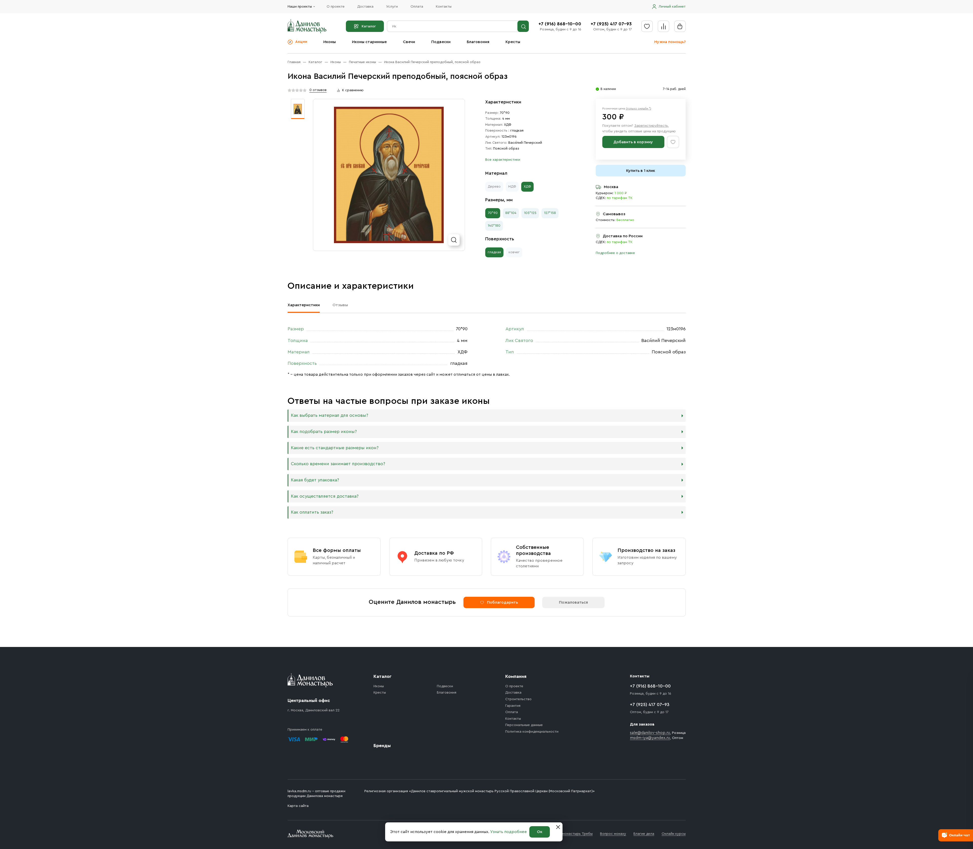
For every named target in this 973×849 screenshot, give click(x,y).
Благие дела (643, 834)
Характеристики (304, 305)
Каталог (369, 26)
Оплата (416, 6)
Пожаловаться (573, 602)
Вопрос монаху (613, 834)
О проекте (336, 6)
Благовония (478, 42)
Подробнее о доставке (615, 253)
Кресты (513, 42)
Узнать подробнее (508, 832)
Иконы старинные (369, 42)
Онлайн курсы (674, 834)
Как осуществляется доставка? (325, 496)
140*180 (494, 225)
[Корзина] (680, 26)
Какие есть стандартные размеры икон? (335, 448)
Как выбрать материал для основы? (329, 415)
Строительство (518, 699)
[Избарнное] (647, 26)
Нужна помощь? (670, 42)
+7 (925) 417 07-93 (611, 24)
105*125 (530, 213)
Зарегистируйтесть (651, 126)
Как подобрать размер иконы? (324, 431)
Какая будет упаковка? (315, 480)
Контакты (444, 6)
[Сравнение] (663, 26)
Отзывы (340, 305)
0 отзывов (318, 90)
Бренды (382, 745)
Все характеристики (502, 159)
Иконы (329, 42)
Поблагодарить (502, 602)
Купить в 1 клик (640, 171)
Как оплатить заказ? (312, 512)
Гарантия (512, 706)
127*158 (550, 213)
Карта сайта (298, 806)
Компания (516, 676)
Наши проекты (300, 6)
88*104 (510, 213)
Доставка (365, 6)
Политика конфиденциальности (531, 731)
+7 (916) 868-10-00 (559, 24)
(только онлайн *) (638, 108)
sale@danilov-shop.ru (650, 733)
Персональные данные (524, 725)
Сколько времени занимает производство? (338, 464)
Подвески (441, 42)
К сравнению (353, 90)
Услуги (392, 6)
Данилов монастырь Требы (570, 834)
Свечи (409, 42)
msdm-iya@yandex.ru (650, 738)
